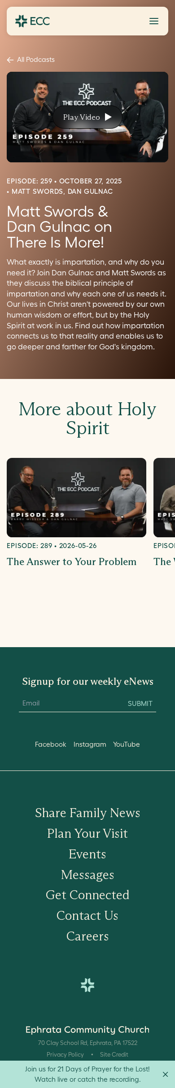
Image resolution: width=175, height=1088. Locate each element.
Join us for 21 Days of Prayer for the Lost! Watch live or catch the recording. (87, 1074)
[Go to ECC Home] (32, 21)
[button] (154, 21)
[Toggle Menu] (154, 21)
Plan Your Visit (87, 833)
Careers (87, 936)
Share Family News (87, 813)
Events (87, 854)
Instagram (90, 744)
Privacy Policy (65, 1054)
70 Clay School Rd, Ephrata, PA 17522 (87, 1043)
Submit (140, 703)
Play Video (81, 117)
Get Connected (88, 895)
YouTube (126, 744)
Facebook (50, 744)
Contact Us (87, 915)
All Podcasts (36, 59)
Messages (87, 874)
